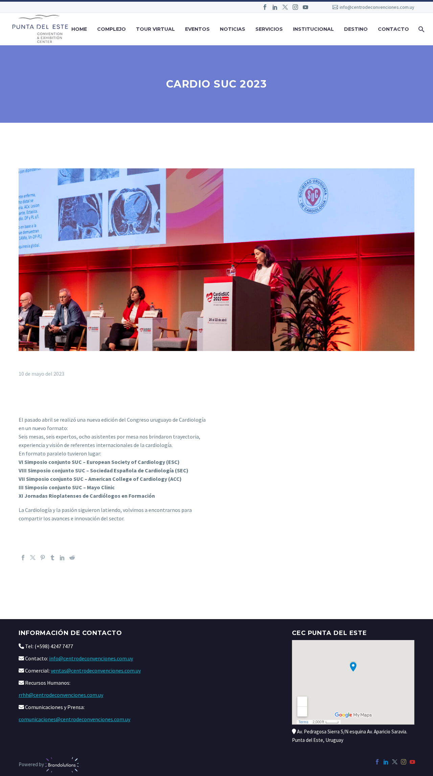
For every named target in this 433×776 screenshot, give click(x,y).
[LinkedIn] (275, 7)
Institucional (313, 29)
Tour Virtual (155, 29)
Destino (356, 29)
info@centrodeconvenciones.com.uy (377, 7)
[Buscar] (420, 29)
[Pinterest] (42, 557)
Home (79, 29)
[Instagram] (295, 7)
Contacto (393, 29)
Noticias (232, 29)
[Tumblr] (52, 557)
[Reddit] (72, 557)
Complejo (111, 29)
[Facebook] (265, 7)
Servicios (269, 29)
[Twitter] (285, 7)
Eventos (197, 29)
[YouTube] (305, 7)
